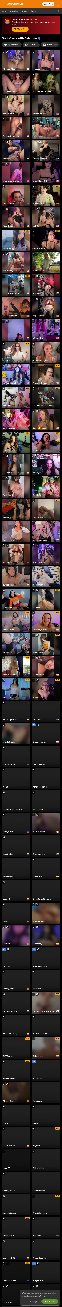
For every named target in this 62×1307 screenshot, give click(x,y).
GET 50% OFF (20, 29)
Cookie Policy (39, 1296)
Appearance (13, 45)
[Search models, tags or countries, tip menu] (58, 11)
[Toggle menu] (3, 4)
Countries (33, 45)
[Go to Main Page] (19, 4)
